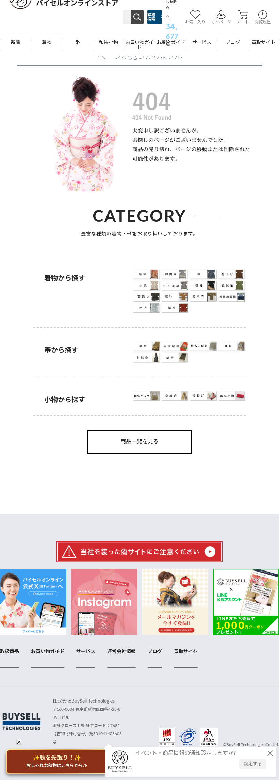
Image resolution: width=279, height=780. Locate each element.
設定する (253, 764)
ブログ (233, 42)
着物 (46, 42)
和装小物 (108, 42)
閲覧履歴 (263, 22)
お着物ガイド (171, 42)
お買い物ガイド (139, 45)
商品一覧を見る (139, 442)
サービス (201, 42)
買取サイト (263, 42)
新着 (15, 42)
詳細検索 (151, 17)
